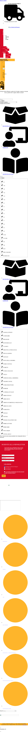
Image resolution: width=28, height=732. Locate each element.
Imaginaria (25, 724)
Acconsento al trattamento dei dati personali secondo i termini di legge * (14, 472)
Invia (4, 475)
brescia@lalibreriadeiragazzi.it (6, 495)
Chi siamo (4, 30)
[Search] (15, 711)
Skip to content (3, 0)
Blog (4, 32)
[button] (4, 68)
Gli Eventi (6, 38)
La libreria (4, 34)
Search (1, 87)
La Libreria (7, 36)
